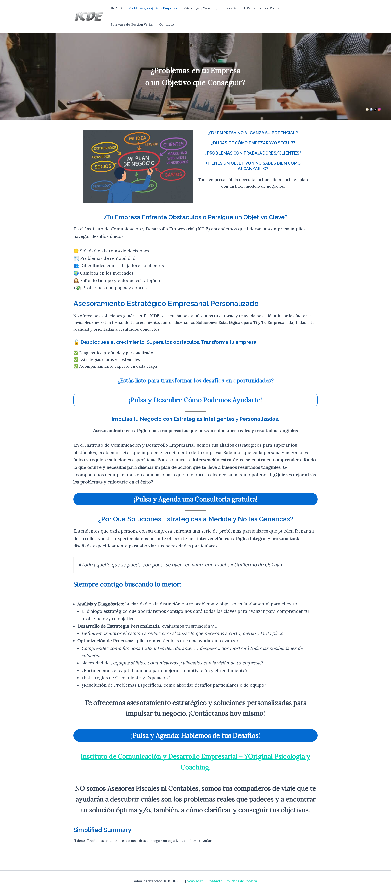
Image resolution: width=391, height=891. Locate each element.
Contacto (166, 24)
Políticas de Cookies (241, 881)
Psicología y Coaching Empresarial (210, 8)
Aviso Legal (195, 881)
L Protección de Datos (261, 8)
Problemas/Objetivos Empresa (153, 8)
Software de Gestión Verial (132, 24)
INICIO (116, 8)
